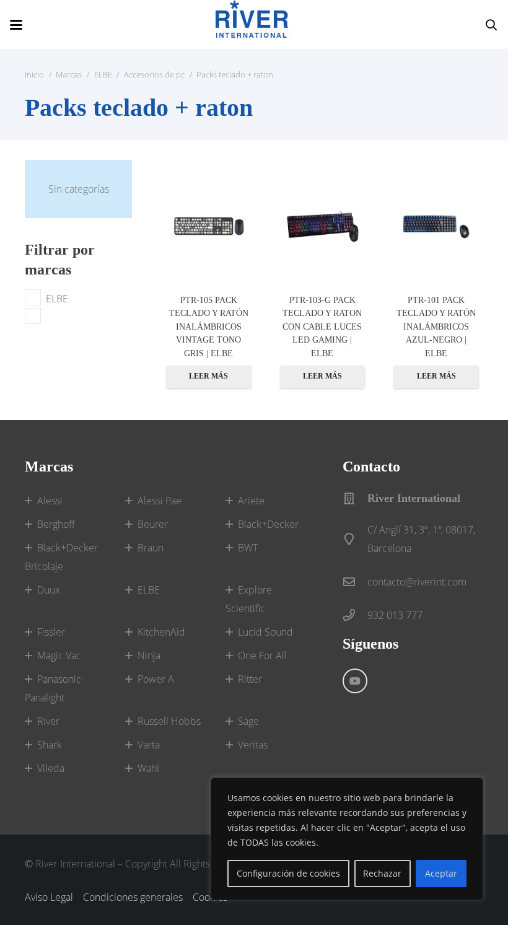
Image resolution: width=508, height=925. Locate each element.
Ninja (149, 655)
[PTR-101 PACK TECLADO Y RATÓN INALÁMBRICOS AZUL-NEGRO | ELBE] (436, 227)
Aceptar (441, 873)
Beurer (153, 524)
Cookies (210, 897)
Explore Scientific (249, 599)
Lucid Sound (265, 632)
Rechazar (382, 873)
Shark (49, 745)
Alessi (50, 500)
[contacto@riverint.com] (355, 581)
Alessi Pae (160, 500)
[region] (347, 839)
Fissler (51, 632)
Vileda (50, 768)
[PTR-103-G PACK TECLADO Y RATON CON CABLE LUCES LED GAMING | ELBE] (323, 227)
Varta (149, 745)
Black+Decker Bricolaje (61, 557)
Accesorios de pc (154, 74)
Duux (48, 590)
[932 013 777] (355, 615)
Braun (151, 548)
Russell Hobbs (169, 721)
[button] (16, 25)
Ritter (250, 679)
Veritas (253, 745)
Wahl (148, 768)
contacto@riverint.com (416, 582)
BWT (248, 548)
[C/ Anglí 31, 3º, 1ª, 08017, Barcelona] (355, 539)
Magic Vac (59, 655)
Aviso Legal (49, 897)
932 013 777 (395, 615)
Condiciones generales (133, 897)
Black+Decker (268, 524)
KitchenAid (161, 632)
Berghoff (56, 524)
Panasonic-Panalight (54, 688)
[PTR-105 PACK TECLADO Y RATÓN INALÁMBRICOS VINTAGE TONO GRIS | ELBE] (209, 227)
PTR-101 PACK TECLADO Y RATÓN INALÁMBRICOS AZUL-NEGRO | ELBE (436, 326)
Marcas (69, 74)
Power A (156, 679)
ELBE (103, 74)
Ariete (251, 500)
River (48, 721)
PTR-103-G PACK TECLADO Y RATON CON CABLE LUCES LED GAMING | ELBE (322, 326)
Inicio (34, 74)
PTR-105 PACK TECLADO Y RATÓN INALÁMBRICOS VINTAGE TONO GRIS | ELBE (208, 326)
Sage (248, 721)
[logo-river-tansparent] (255, 25)
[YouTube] (355, 681)
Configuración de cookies (288, 873)
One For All (262, 655)
